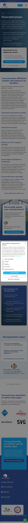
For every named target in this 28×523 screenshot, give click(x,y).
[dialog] (14, 261)
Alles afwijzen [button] (14, 276)
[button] (14, 279)
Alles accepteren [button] (14, 272)
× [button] (25, 242)
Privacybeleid (18, 256)
